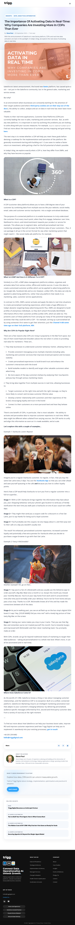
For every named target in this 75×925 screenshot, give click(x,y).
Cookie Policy (47, 923)
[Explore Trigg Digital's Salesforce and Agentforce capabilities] (5, 863)
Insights (55, 868)
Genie (45, 86)
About (54, 862)
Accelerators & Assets (36, 882)
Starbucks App (42, 481)
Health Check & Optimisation (38, 878)
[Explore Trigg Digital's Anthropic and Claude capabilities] (9, 863)
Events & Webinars (58, 872)
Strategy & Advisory (35, 865)
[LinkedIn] (4, 901)
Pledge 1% (56, 875)
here (6, 131)
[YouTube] (8, 901)
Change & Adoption (35, 875)
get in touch (52, 729)
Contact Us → (7, 897)
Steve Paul (10, 33)
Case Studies (56, 865)
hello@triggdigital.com (13, 737)
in (58, 745)
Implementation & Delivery (37, 868)
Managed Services (35, 872)
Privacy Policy (39, 923)
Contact (55, 882)
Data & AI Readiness (35, 862)
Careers (55, 878)
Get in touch (13, 789)
